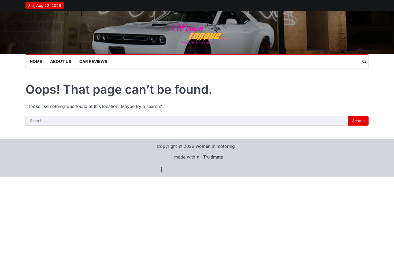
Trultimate (213, 157)
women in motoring (215, 146)
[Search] (364, 62)
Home (36, 61)
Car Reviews (93, 61)
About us (60, 61)
